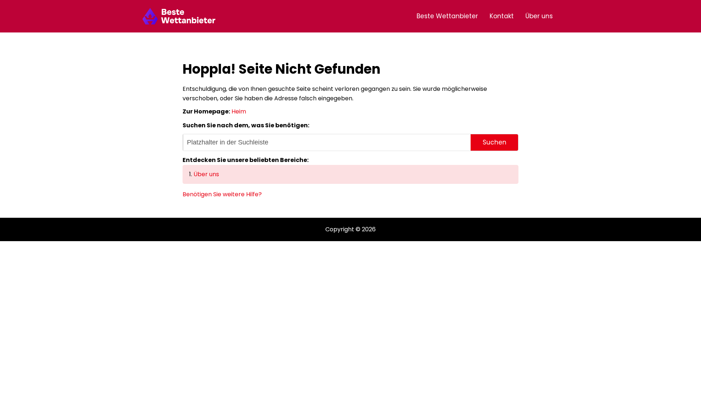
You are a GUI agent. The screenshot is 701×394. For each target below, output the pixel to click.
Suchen (494, 142)
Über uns (539, 16)
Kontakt (502, 16)
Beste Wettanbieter (447, 16)
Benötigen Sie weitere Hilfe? (222, 194)
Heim (238, 111)
